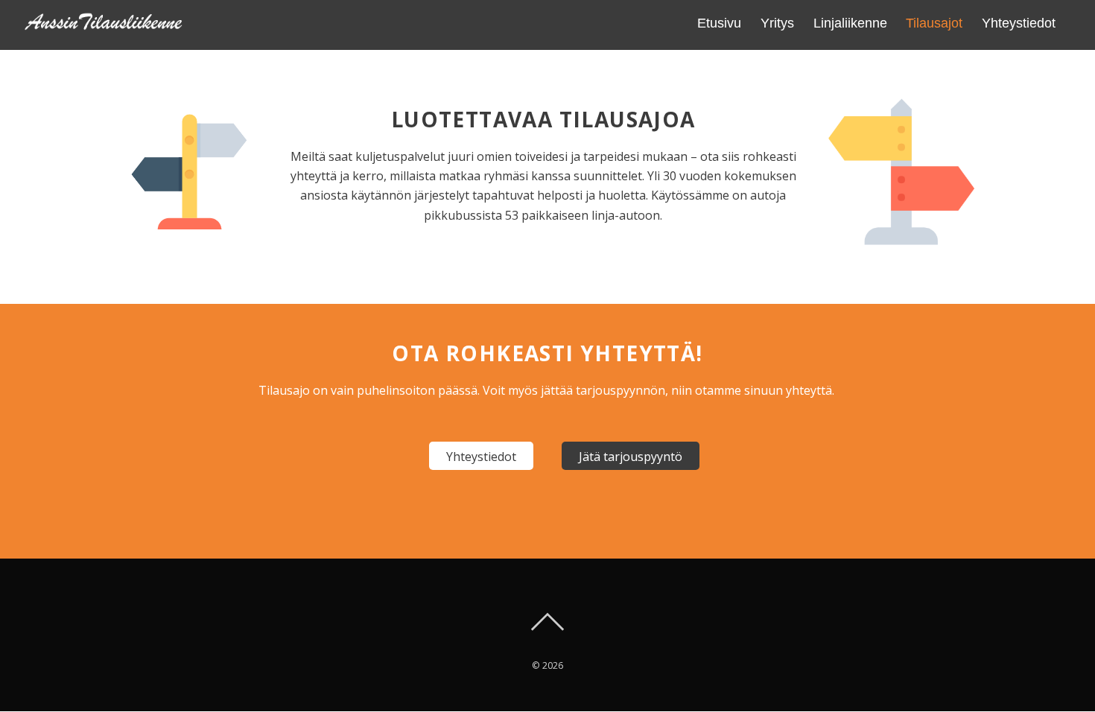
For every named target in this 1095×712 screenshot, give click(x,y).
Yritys (777, 23)
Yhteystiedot (1019, 23)
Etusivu (719, 23)
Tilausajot (934, 23)
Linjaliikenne (850, 23)
